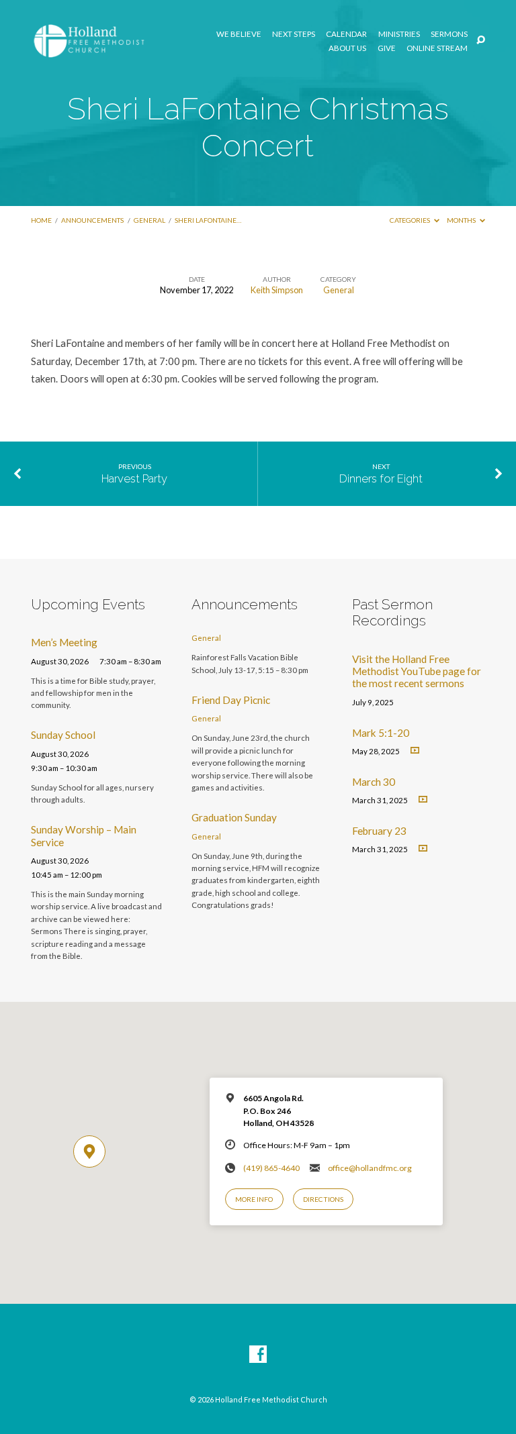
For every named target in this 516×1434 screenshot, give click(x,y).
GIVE (387, 48)
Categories (410, 220)
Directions (323, 1199)
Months (462, 220)
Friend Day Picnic (230, 700)
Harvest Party (134, 478)
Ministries (399, 34)
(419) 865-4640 (271, 1168)
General (149, 220)
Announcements (92, 220)
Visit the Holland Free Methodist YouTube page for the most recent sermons (416, 671)
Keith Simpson (277, 290)
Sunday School (63, 735)
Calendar (346, 34)
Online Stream (437, 48)
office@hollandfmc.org (370, 1168)
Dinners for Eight (381, 478)
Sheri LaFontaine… (208, 220)
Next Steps (293, 34)
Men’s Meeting (64, 642)
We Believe (238, 34)
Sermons (449, 34)
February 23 (379, 831)
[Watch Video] (415, 750)
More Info (254, 1199)
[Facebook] (258, 1355)
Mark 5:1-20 (380, 733)
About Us (347, 48)
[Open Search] (480, 40)
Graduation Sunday (234, 817)
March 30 (373, 782)
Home (41, 220)
